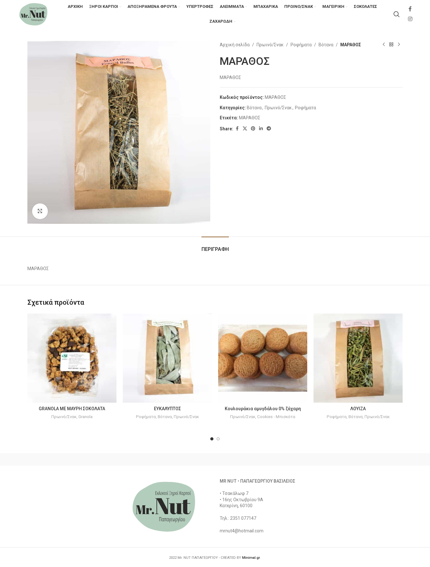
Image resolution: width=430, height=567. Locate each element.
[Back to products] (391, 44)
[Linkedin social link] (261, 128)
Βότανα (326, 44)
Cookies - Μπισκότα (276, 416)
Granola (85, 416)
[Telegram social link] (269, 128)
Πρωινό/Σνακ (270, 44)
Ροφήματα (301, 44)
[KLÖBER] (215, 459)
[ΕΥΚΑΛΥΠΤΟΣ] (167, 358)
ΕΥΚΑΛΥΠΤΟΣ (167, 408)
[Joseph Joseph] (268, 459)
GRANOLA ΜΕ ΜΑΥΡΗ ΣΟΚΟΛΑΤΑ (72, 408)
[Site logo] (33, 13)
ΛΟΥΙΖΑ (358, 408)
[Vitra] (54, 459)
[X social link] (245, 128)
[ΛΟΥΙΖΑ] (358, 358)
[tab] (215, 246)
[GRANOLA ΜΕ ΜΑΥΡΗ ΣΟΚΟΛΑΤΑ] (71, 358)
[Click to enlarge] (40, 211)
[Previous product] (384, 44)
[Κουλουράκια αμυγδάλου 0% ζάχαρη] (262, 358)
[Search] (396, 14)
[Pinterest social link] (253, 128)
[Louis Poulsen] (161, 459)
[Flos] (376, 459)
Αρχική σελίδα (235, 44)
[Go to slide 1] (211, 438)
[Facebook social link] (410, 9)
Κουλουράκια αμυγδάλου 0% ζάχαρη (263, 408)
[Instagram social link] (410, 19)
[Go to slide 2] (218, 438)
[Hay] (322, 459)
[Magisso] (107, 459)
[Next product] (399, 44)
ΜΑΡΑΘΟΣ (249, 117)
